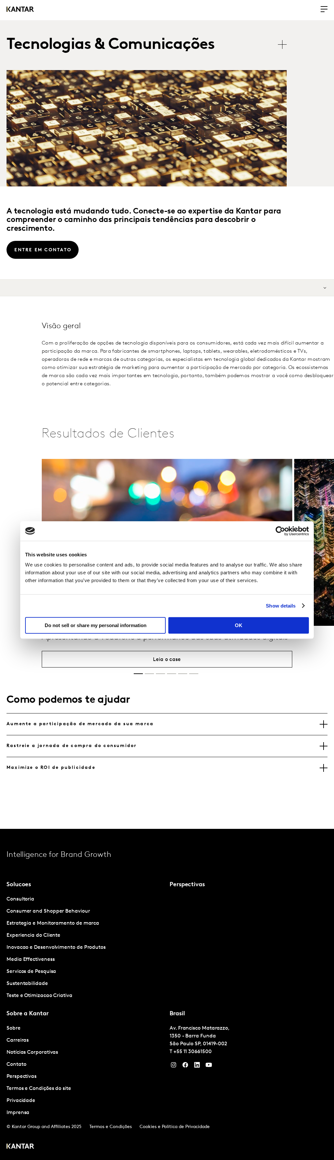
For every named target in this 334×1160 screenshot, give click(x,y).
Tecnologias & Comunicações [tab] (111, 45)
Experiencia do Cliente (33, 935)
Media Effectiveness (30, 959)
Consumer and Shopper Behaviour (48, 911)
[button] (138, 674)
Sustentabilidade (27, 983)
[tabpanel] (85, 947)
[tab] (167, 724)
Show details (281, 606)
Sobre (14, 1028)
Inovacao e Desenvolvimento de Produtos (56, 947)
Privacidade (21, 1100)
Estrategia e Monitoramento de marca (53, 923)
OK (238, 625)
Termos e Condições (110, 1126)
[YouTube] (197, 1066)
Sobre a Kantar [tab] (28, 1014)
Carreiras (18, 1040)
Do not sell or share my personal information (95, 625)
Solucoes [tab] (19, 885)
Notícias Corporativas (32, 1052)
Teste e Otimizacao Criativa (39, 995)
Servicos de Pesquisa (31, 971)
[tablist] (150, 45)
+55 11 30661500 (193, 1051)
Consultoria (20, 899)
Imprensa (18, 1112)
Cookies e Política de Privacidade (175, 1126)
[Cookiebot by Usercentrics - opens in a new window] (280, 531)
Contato (16, 1064)
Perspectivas (22, 1076)
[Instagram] (173, 1066)
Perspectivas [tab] (187, 885)
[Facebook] (185, 1066)
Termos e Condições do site (39, 1088)
